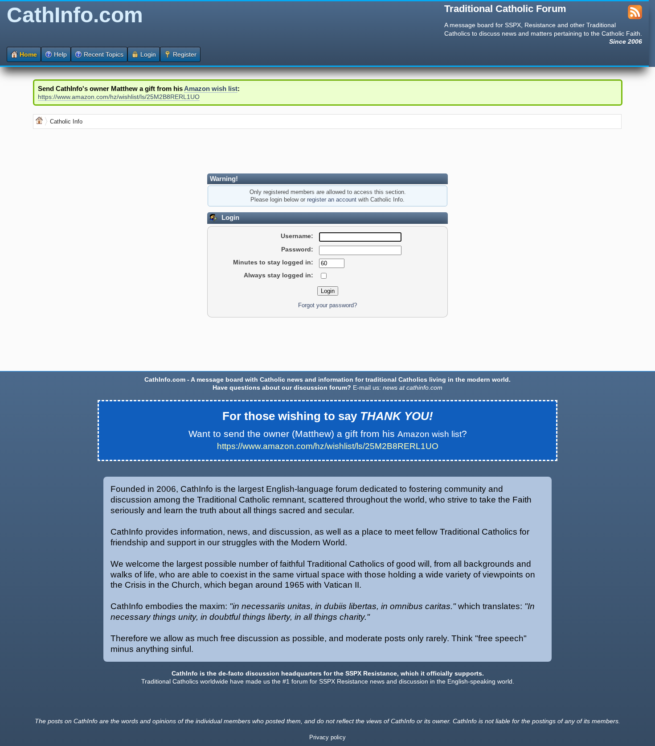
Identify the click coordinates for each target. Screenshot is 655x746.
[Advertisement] (195, 151)
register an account (331, 200)
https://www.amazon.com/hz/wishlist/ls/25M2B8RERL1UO (119, 96)
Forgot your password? (327, 305)
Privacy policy (327, 737)
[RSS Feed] (635, 17)
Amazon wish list (210, 88)
